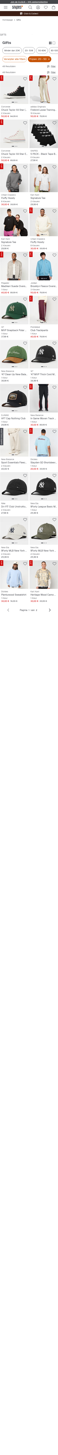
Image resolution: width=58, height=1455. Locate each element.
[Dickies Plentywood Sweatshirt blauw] (14, 574)
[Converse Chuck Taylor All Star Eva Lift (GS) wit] (14, 133)
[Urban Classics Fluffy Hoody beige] (43, 222)
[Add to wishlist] (25, 79)
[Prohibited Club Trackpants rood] (43, 310)
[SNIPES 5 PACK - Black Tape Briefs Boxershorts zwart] (43, 133)
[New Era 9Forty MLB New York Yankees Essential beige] (14, 530)
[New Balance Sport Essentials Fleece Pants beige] (14, 442)
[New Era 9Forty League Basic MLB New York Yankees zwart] (43, 486)
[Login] (38, 7)
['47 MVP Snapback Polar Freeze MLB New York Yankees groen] (14, 310)
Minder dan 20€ (12, 50)
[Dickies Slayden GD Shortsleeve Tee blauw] (43, 442)
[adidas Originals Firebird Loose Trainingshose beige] (43, 89)
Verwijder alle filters (14, 59)
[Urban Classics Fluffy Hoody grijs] (14, 177)
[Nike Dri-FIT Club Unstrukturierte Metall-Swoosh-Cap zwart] (14, 486)
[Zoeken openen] (30, 7)
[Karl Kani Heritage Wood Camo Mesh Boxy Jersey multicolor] (43, 574)
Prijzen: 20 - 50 (38, 59)
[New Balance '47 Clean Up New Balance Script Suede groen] (14, 354)
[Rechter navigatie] (50, 610)
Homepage (7, 20)
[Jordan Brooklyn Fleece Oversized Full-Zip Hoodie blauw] (43, 266)
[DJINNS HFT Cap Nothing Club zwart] (14, 398)
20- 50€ (29, 50)
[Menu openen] (5, 7)
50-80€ (42, 50)
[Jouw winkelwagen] (53, 7)
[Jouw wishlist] (46, 7)
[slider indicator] (13, 102)
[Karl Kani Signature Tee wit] (43, 177)
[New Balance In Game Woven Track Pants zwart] (43, 398)
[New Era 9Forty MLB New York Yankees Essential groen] (43, 530)
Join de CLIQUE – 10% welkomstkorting (29, 2)
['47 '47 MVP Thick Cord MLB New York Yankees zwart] (43, 354)
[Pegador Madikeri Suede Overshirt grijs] (14, 266)
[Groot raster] (54, 43)
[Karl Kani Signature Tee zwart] (14, 222)
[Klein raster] (50, 43)
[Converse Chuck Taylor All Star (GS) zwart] (14, 89)
